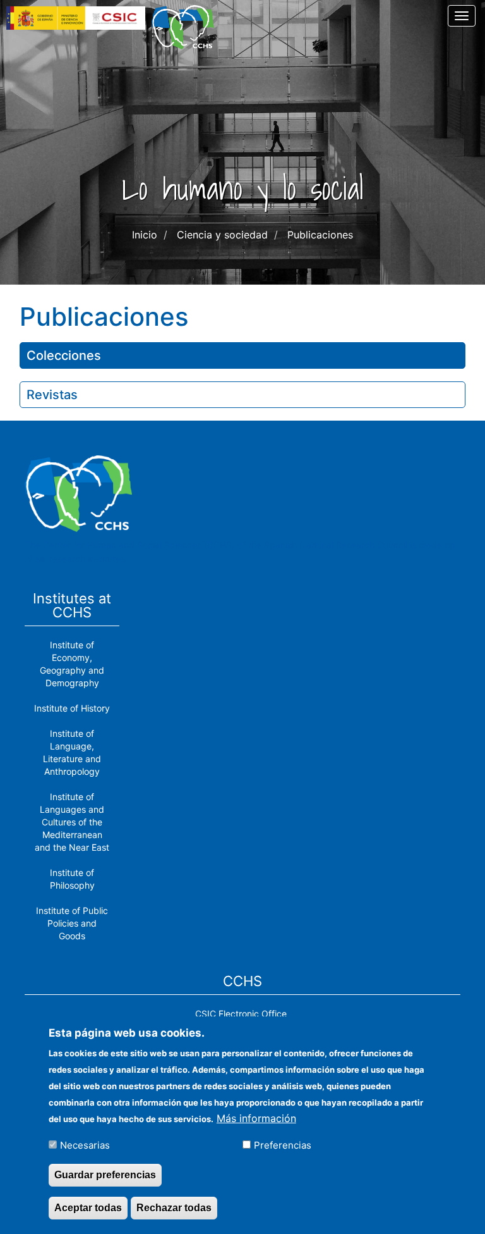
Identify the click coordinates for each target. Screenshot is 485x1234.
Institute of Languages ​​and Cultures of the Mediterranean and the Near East (72, 822)
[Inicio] (188, 27)
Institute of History (72, 708)
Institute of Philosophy (72, 879)
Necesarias (85, 1145)
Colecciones (64, 355)
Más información (256, 1118)
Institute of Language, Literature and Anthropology (72, 752)
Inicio (144, 234)
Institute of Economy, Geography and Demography (72, 663)
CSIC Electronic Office (241, 1013)
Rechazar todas (174, 1207)
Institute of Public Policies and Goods (72, 923)
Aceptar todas (88, 1207)
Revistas (52, 394)
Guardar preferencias (105, 1174)
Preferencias (282, 1145)
